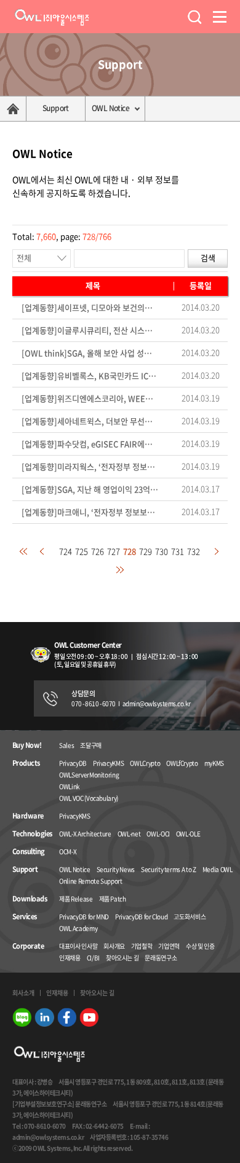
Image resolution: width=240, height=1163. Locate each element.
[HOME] (13, 108)
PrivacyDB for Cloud (141, 916)
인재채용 (70, 957)
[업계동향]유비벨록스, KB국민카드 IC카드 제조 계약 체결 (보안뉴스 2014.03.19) (90, 376)
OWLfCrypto (182, 763)
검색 (208, 257)
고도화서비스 (190, 916)
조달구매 (91, 745)
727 (113, 551)
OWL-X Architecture (85, 833)
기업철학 (142, 946)
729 (145, 551)
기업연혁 (169, 946)
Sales (66, 745)
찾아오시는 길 (122, 957)
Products (26, 763)
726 (97, 551)
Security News (116, 869)
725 (81, 551)
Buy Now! (27, 745)
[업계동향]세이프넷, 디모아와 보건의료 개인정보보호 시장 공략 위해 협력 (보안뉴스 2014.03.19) (90, 308)
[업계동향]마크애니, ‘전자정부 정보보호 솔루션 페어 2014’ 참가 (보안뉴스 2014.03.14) (90, 512)
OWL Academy (78, 928)
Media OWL (217, 869)
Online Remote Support (90, 880)
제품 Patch (112, 898)
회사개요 (114, 946)
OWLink (69, 786)
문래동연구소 (161, 957)
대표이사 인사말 (78, 946)
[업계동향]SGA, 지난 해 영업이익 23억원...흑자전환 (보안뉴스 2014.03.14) (90, 489)
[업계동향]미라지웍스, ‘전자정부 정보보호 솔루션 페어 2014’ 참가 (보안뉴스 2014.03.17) (90, 467)
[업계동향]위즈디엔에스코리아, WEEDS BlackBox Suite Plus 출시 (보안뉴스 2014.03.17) (90, 399)
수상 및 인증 (200, 946)
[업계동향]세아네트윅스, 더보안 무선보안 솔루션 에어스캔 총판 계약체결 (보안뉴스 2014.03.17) (90, 421)
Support (55, 108)
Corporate (28, 946)
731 (177, 551)
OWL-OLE (188, 833)
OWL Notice (110, 108)
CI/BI (93, 957)
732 (193, 551)
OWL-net (129, 833)
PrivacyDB (73, 763)
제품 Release (76, 898)
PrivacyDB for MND (84, 916)
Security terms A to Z (168, 869)
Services (24, 916)
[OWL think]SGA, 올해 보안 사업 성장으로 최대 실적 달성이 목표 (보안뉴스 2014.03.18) (90, 353)
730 (161, 551)
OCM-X (67, 851)
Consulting (28, 851)
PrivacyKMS (108, 763)
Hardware (28, 816)
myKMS (214, 763)
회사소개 (23, 993)
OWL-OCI (158, 833)
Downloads (29, 899)
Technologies (32, 834)
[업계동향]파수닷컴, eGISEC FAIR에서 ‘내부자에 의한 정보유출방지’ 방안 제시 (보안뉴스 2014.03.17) (90, 444)
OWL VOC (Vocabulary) (88, 798)
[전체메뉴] (220, 17)
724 (65, 551)
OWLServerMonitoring (89, 774)
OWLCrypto (145, 763)
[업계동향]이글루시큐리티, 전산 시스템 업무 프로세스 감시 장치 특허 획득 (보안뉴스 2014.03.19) (90, 330)
